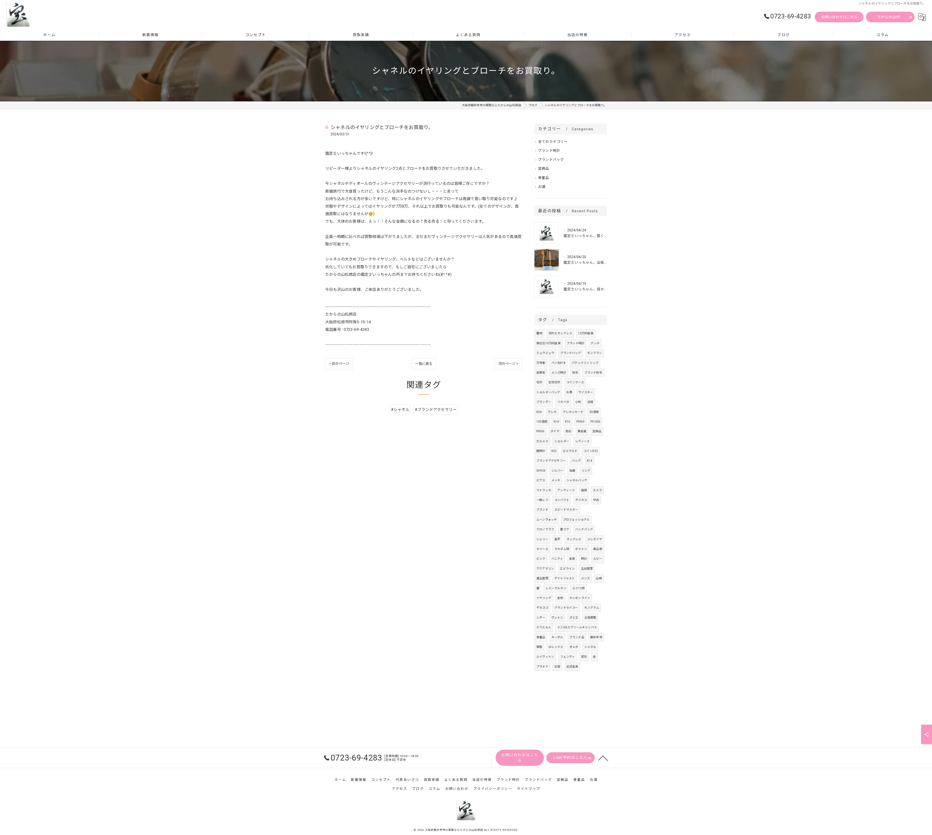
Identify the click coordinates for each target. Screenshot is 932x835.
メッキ (555, 480)
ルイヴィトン (545, 656)
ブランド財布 (593, 372)
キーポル (557, 637)
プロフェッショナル (576, 519)
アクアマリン (545, 568)
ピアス (540, 480)
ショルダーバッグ (548, 392)
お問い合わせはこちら (839, 17)
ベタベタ (563, 402)
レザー (540, 617)
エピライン (567, 568)
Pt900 (580, 421)
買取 (539, 647)
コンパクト (561, 500)
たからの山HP (889, 17)
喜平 (557, 539)
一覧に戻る (423, 364)
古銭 (590, 402)
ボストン (581, 549)
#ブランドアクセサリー (436, 409)
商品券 (597, 549)
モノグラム (591, 607)
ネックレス (573, 539)
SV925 (540, 470)
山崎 (599, 578)
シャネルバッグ (576, 480)
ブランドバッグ (551, 160)
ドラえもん (543, 627)
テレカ (552, 412)
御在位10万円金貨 (548, 343)
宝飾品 (543, 169)
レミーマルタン (555, 588)
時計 (584, 558)
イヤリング (543, 598)
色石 (568, 431)
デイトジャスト (564, 578)
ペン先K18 (558, 363)
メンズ (585, 578)
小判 (578, 402)
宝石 (584, 656)
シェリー (542, 539)
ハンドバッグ (584, 529)
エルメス (542, 441)
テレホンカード (573, 412)
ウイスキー (585, 392)
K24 (539, 412)
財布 (575, 372)
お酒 (541, 187)
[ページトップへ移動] (603, 758)
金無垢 (540, 372)
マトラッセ (543, 490)
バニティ (557, 558)
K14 (589, 460)
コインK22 (591, 451)
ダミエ (573, 617)
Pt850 (540, 431)
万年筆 (540, 363)
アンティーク (566, 490)
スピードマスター (566, 509)
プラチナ (542, 666)
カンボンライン (579, 598)
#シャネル (400, 409)
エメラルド (570, 451)
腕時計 (540, 451)
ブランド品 (576, 637)
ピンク (540, 558)
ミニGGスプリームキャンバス (577, 627)
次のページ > (508, 364)
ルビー (597, 558)
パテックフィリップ (585, 363)
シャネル (590, 647)
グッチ (595, 343)
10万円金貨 (585, 333)
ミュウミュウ (545, 353)
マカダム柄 (561, 549)
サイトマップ (528, 789)
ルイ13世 (578, 588)
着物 (539, 333)
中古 (596, 500)
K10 (567, 421)
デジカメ (581, 500)
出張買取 (590, 617)
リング (586, 470)
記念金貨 (572, 666)
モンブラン (594, 353)
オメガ (573, 647)
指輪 (572, 470)
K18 (556, 421)
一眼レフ (542, 500)
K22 (554, 451)
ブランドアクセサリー (551, 460)
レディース (582, 441)
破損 (584, 490)
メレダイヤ (594, 539)
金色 (560, 598)
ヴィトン (557, 617)
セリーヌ (542, 549)
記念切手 (554, 382)
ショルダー (561, 441)
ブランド (542, 509)
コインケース (575, 382)
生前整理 (587, 568)
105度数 (542, 421)
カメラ (597, 490)
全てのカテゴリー (553, 142)
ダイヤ (554, 431)
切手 (539, 382)
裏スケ (564, 529)
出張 (557, 666)
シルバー (557, 470)
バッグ (576, 460)
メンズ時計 (558, 372)
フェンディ (567, 656)
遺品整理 (542, 578)
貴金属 (582, 431)
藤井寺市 (596, 637)
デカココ (542, 607)
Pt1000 (595, 421)
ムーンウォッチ (546, 519)
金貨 (572, 558)
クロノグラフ (545, 529)
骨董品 (543, 178)
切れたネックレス (560, 333)
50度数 (594, 412)
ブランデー (543, 402)
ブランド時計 (549, 151)
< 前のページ (339, 364)
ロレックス (556, 647)
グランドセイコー (566, 607)
